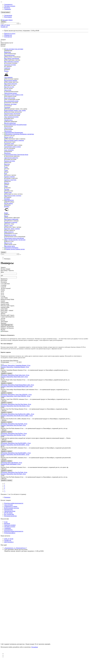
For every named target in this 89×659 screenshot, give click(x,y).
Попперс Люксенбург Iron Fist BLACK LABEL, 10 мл (17, 415)
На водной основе (9, 98)
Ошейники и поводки (10, 222)
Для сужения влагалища (11, 116)
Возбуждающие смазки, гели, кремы (15, 110)
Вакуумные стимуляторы (11, 58)
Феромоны (7, 153)
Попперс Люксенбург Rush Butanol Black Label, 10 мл (17, 386)
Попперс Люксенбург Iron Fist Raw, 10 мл (13, 435)
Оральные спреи (9, 143)
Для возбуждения (21, 124)
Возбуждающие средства (11, 508)
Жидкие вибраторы (10, 123)
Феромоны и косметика (27, 134)
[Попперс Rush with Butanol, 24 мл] (11, 462)
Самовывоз (7, 9)
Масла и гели (8, 243)
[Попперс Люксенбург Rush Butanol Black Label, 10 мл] (17, 385)
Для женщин (8, 131)
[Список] (3, 364)
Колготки (7, 164)
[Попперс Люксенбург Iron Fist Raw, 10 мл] (14, 433)
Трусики (6, 189)
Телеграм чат (8, 36)
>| (4, 491)
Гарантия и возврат (10, 525)
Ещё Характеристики (6, 324)
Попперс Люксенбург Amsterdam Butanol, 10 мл (15, 367)
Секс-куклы (7, 90)
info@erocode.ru (8, 542)
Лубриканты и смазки (10, 506)
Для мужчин (8, 127)
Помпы (6, 71)
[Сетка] (1, 364)
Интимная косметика (10, 516)
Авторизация (8, 15)
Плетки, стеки (8, 225)
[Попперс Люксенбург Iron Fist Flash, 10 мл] (14, 423)
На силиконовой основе (11, 101)
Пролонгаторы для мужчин (12, 113)
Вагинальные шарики (10, 80)
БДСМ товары (8, 512)
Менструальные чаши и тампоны (14, 140)
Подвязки (7, 198)
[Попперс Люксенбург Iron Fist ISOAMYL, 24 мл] (16, 453)
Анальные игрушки (10, 64)
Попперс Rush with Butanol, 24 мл (11, 464)
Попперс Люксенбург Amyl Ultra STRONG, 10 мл (15, 396)
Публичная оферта (9, 533)
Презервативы (18, 132)
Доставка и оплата (9, 6)
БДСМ (11, 200)
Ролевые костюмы (9, 161)
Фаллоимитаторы (9, 55)
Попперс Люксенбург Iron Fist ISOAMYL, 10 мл (15, 444)
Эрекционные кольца (10, 93)
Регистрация (8, 17)
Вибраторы (7, 52)
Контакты (7, 7)
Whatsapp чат (8, 35)
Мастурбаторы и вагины (11, 61)
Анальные (7, 107)
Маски (6, 216)
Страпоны (7, 68)
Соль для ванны (9, 150)
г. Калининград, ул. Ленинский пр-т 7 (15, 548)
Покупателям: (5, 519)
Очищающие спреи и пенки (12, 146)
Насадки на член (9, 86)
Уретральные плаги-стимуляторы (14, 238)
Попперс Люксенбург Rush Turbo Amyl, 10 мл (14, 376)
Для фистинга (8, 120)
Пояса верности (9, 232)
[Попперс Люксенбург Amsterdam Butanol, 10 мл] (15, 365)
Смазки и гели (18, 94)
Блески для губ (8, 137)
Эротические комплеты (11, 157)
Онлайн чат (4, 27)
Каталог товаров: (6, 500)
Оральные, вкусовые (10, 104)
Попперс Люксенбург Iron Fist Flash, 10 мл (13, 425)
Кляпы (6, 213)
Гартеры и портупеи (10, 180)
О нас (6, 522)
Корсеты (6, 183)
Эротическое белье (22, 154)
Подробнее (34, 647)
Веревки (6, 206)
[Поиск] (20, 254)
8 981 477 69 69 (5, 25)
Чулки (6, 167)
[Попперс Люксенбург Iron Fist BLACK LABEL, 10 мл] (17, 414)
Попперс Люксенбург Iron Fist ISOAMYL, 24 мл (15, 454)
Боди (5, 173)
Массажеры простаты (10, 83)
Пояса (6, 186)
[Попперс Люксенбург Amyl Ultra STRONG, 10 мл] (16, 394)
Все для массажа (20, 239)
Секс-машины (8, 77)
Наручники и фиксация (11, 219)
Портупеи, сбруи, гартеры (12, 228)
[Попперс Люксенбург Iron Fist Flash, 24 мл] (14, 472)
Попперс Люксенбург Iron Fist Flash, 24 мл (13, 474)
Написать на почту (9, 33)
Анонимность (8, 4)
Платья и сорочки (9, 176)
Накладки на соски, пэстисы (12, 195)
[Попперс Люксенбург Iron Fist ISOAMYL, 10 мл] (16, 443)
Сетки (6, 170)
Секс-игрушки (18, 49)
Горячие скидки (20, 249)
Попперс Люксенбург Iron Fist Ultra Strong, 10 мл (15, 406)
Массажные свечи (9, 246)
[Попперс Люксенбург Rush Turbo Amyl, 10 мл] (15, 375)
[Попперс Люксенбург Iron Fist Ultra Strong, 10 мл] (16, 404)
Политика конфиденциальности (13, 503)
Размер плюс (8, 192)
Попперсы (15, 247)
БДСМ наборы (8, 203)
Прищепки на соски (10, 235)
